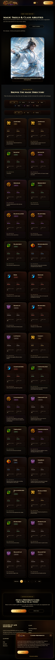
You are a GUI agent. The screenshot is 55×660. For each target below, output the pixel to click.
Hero (28, 112)
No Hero (37, 112)
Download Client (33, 628)
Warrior (28, 105)
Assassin (32, 102)
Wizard (37, 105)
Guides (30, 630)
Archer (23, 102)
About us (5, 645)
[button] (51, 635)
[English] (35, 3)
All (14, 102)
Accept (22, 652)
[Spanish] (37, 3)
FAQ (4, 642)
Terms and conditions (33, 656)
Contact (5, 644)
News (30, 632)
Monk (42, 102)
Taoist (19, 105)
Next (39, 581)
